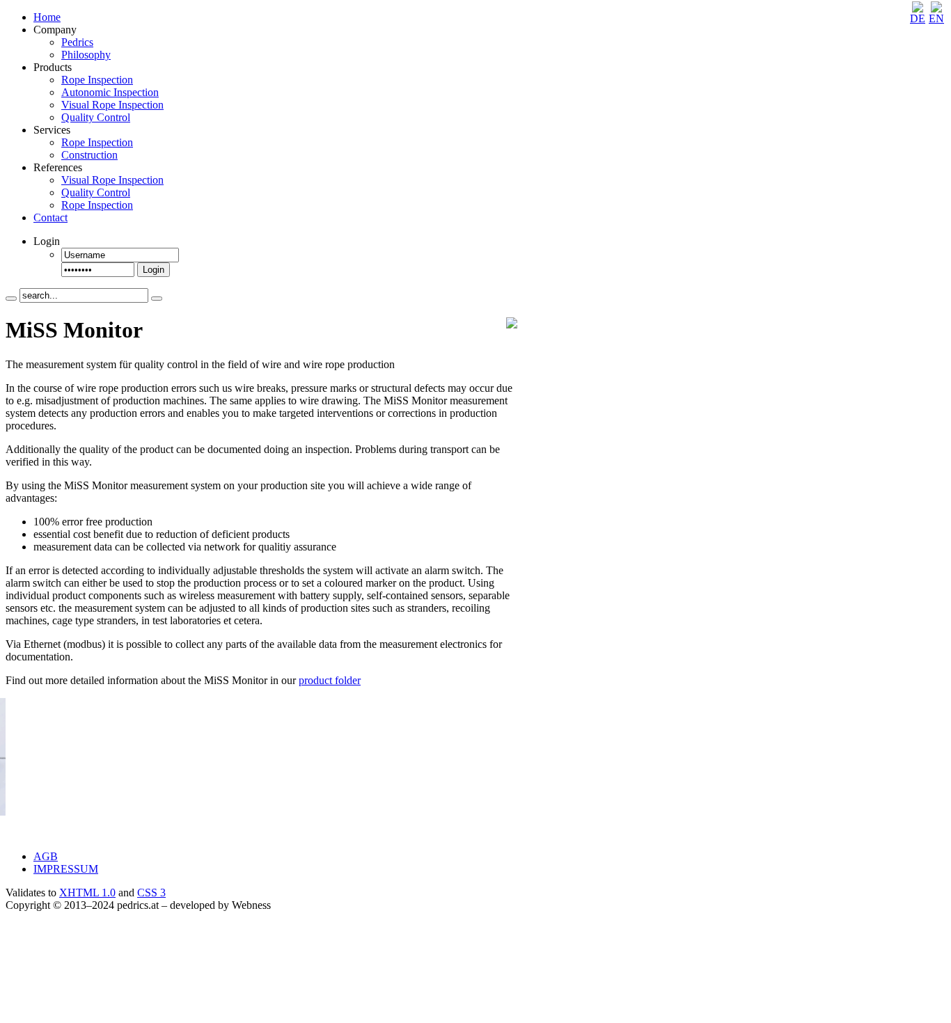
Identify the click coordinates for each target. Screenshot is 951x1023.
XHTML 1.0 (87, 892)
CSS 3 (151, 892)
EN (936, 18)
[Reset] (156, 298)
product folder (330, 680)
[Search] (11, 298)
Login (153, 269)
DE (917, 18)
